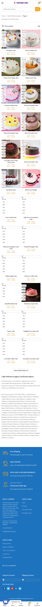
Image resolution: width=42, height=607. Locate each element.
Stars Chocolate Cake (31, 133)
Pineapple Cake (11, 50)
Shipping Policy (7, 557)
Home (4, 16)
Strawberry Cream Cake (31, 304)
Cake (23, 503)
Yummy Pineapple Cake (31, 105)
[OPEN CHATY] (5, 601)
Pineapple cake (26, 513)
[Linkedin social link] (16, 588)
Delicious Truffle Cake (31, 276)
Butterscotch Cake (31, 78)
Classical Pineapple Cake (11, 133)
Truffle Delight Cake (11, 276)
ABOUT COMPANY (8, 499)
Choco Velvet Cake (11, 217)
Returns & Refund (8, 547)
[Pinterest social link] (12, 588)
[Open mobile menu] (2, 3)
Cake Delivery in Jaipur (14, 16)
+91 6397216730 (7, 528)
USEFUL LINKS (27, 499)
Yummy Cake (11, 331)
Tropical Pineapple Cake (31, 247)
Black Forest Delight (31, 190)
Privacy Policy (7, 543)
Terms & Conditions (9, 550)
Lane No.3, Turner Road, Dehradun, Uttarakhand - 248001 (10, 522)
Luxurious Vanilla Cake (11, 105)
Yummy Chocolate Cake (31, 162)
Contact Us (6, 554)
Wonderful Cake (11, 190)
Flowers (24, 506)
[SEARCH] (37, 9)
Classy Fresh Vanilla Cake (11, 78)
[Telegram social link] (20, 588)
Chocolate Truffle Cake (11, 359)
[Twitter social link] (8, 588)
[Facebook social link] (4, 588)
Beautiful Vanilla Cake (11, 304)
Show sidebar (8, 26)
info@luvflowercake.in (9, 531)
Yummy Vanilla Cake (31, 50)
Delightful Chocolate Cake (31, 331)
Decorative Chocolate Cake (31, 359)
